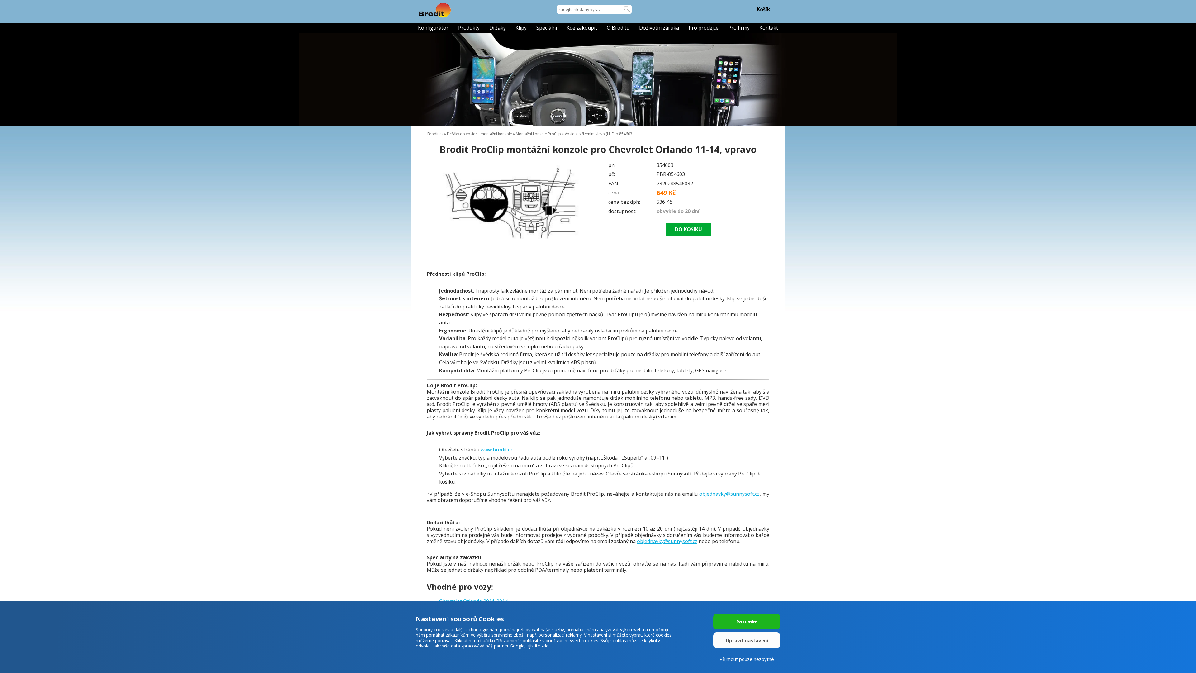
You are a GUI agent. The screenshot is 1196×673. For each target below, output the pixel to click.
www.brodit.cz (497, 449)
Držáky (497, 27)
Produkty (469, 27)
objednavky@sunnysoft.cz (729, 493)
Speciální (546, 27)
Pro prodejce (704, 27)
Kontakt (768, 27)
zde (544, 646)
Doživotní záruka (659, 27)
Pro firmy (739, 27)
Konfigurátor (433, 27)
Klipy (521, 27)
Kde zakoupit (582, 27)
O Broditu (618, 27)
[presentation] (439, 203)
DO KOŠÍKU (688, 229)
